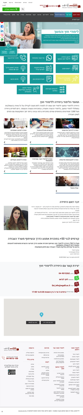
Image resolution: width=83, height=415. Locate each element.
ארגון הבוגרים (45, 380)
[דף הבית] (71, 8)
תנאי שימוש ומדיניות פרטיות (29, 393)
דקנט (34, 15)
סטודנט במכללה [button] (4, 52)
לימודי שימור (75, 373)
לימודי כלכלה (75, 357)
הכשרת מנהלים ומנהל (60, 377)
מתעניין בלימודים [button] (12, 52)
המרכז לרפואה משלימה (60, 396)
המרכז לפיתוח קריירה (45, 367)
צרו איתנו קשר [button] (43, 6)
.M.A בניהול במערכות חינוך (60, 355)
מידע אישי (31, 374)
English (5, 2)
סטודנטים (28, 15)
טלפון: (72, 273)
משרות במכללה (30, 379)
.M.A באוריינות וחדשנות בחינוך (60, 362)
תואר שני (68, 15)
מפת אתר (31, 396)
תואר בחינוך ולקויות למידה (74, 367)
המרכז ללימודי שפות (60, 388)
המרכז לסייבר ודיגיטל (60, 374)
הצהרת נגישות (30, 386)
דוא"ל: (72, 285)
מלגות (47, 370)
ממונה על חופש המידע (30, 389)
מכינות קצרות (45, 358)
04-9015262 (64, 273)
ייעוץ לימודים (76, 20)
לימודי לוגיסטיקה (74, 362)
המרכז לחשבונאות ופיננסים (59, 385)
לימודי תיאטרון (75, 377)
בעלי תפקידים (30, 376)
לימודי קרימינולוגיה (74, 375)
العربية (4, 5)
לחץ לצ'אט (63, 279)
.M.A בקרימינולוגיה (59, 359)
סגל (18, 15)
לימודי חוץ (46, 15)
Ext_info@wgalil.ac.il (61, 286)
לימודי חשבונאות (74, 359)
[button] (23, 9)
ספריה (22, 15)
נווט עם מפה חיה (48, 322)
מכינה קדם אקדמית (44, 353)
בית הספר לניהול (60, 15)
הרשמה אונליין (10, 9)
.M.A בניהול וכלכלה (59, 353)
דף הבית (30, 2)
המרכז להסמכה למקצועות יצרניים (59, 400)
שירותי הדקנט (45, 378)
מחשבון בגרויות (30, 355)
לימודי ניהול (76, 354)
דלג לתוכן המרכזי (41, 1)
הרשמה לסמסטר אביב (74, 392)
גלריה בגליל (7, 15)
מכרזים (25, 2)
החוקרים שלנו (18, 2)
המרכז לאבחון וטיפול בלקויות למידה (45, 374)
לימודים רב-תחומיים (74, 382)
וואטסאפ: (71, 279)
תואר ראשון (76, 15)
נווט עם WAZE (33, 322)
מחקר (13, 15)
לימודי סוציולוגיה (74, 380)
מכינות (39, 15)
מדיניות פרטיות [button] (22, 411)
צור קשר (11, 2)
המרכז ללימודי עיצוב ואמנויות (58, 381)
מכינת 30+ (46, 355)
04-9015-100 (12, 358)
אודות (52, 15)
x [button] (2, 411)
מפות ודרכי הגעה (29, 384)
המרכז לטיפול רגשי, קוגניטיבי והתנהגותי (58, 392)
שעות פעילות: (70, 291)
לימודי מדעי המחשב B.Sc (74, 385)
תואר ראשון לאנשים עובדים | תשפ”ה (73, 389)
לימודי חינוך (76, 364)
